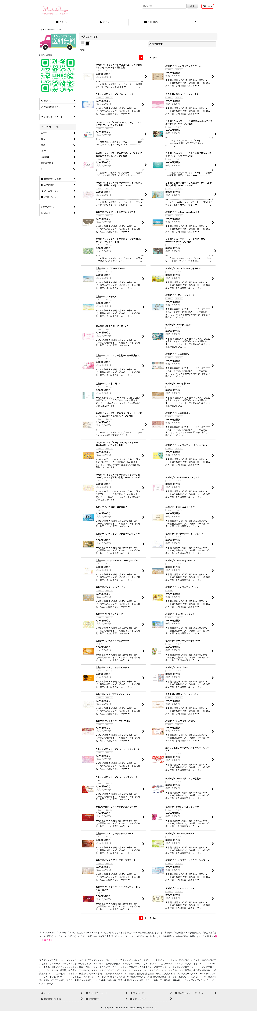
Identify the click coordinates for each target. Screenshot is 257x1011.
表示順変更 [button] (157, 44)
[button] (195, 22)
